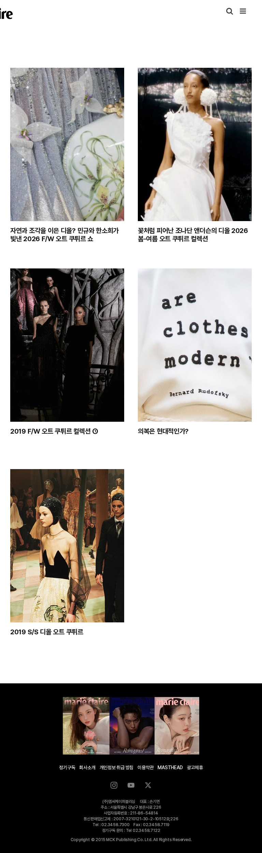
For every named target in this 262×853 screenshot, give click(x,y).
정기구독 (67, 767)
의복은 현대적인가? (163, 431)
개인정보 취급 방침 (117, 767)
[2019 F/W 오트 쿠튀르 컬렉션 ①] (67, 345)
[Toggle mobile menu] (243, 11)
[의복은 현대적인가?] (195, 345)
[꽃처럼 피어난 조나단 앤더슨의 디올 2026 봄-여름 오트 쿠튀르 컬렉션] (195, 144)
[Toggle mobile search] (229, 11)
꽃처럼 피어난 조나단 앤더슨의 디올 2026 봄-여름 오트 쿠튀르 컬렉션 (193, 235)
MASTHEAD (170, 767)
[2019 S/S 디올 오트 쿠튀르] (67, 545)
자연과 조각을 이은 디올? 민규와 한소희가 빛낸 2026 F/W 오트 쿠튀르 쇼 (64, 235)
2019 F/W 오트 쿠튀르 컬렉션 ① (54, 431)
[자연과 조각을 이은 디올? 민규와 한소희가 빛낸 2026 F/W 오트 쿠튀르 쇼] (67, 144)
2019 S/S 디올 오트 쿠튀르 (46, 632)
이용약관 (145, 767)
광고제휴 (195, 767)
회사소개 (87, 767)
